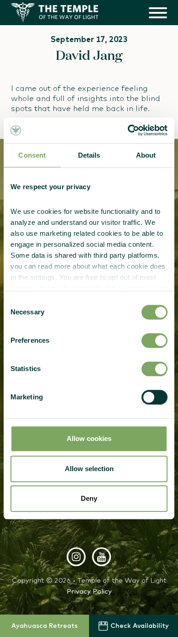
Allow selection (89, 468)
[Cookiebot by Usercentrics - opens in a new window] (128, 130)
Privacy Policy (89, 591)
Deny (89, 499)
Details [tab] (89, 155)
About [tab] (146, 155)
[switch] (154, 341)
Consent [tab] (32, 155)
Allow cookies (89, 439)
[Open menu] (158, 12)
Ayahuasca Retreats (44, 625)
